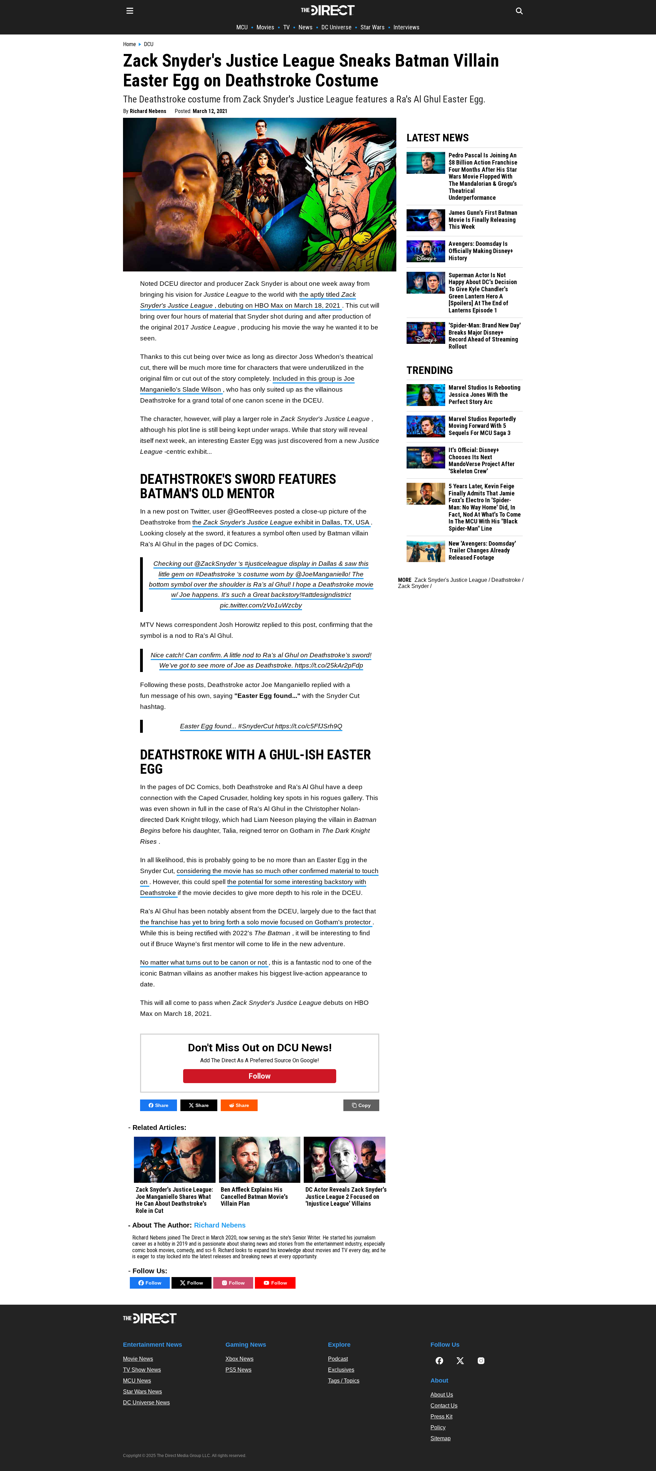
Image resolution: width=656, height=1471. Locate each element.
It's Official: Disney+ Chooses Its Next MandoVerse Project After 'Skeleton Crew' (482, 461)
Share (161, 1105)
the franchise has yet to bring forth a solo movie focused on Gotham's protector (256, 922)
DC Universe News (146, 1402)
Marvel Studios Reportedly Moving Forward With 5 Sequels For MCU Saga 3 (482, 426)
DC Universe (337, 27)
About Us (441, 1395)
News (306, 27)
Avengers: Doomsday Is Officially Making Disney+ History (481, 250)
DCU (148, 44)
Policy (438, 1427)
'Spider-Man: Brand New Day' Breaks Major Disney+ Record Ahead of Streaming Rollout (485, 336)
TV (286, 27)
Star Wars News (142, 1392)
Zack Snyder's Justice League (450, 580)
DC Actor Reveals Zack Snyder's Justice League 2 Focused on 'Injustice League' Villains (346, 1196)
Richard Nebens (148, 111)
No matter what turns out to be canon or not (204, 962)
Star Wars (372, 27)
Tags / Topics (343, 1381)
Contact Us (443, 1406)
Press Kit (441, 1416)
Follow (153, 1283)
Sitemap (440, 1438)
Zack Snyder (413, 586)
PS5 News (238, 1370)
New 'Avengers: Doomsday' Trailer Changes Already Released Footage (482, 550)
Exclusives (341, 1370)
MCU (242, 27)
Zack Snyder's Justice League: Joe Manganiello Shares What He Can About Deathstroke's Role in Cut (174, 1200)
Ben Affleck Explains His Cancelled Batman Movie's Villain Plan (254, 1196)
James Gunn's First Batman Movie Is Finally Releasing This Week (483, 219)
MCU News (137, 1381)
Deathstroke (506, 580)
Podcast (338, 1359)
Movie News (138, 1359)
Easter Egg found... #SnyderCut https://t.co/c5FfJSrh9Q (261, 726)
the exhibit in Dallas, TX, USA (281, 522)
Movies (265, 27)
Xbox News (240, 1359)
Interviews (407, 27)
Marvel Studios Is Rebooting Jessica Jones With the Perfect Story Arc (484, 394)
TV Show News (142, 1370)
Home (129, 44)
